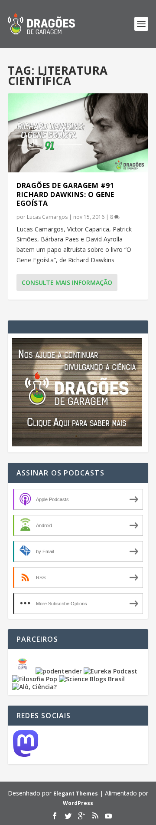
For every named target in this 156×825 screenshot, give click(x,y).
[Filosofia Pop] (34, 679)
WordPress (78, 803)
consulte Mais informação (67, 282)
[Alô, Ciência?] (34, 687)
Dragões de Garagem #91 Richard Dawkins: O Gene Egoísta (65, 194)
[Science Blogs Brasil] (92, 679)
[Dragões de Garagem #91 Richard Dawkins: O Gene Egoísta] (78, 132)
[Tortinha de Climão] (24, 671)
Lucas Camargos (47, 217)
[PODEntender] (59, 671)
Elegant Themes (75, 793)
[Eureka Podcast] (110, 671)
